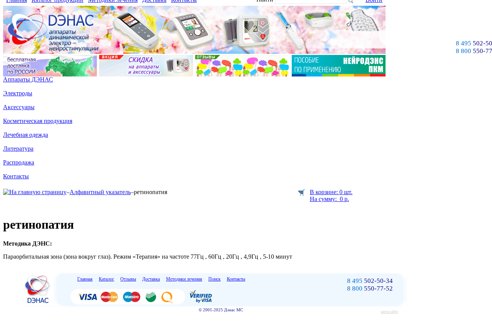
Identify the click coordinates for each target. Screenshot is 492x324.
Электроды (17, 93)
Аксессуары (19, 107)
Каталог (106, 279)
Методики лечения (184, 279)
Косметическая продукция (37, 121)
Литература (18, 148)
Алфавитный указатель (100, 192)
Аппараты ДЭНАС (28, 79)
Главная (85, 279)
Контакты (16, 176)
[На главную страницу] (34, 192)
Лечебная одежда (25, 134)
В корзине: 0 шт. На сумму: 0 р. (331, 195)
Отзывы (128, 279)
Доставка (151, 279)
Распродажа (18, 162)
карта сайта (389, 312)
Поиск (214, 279)
